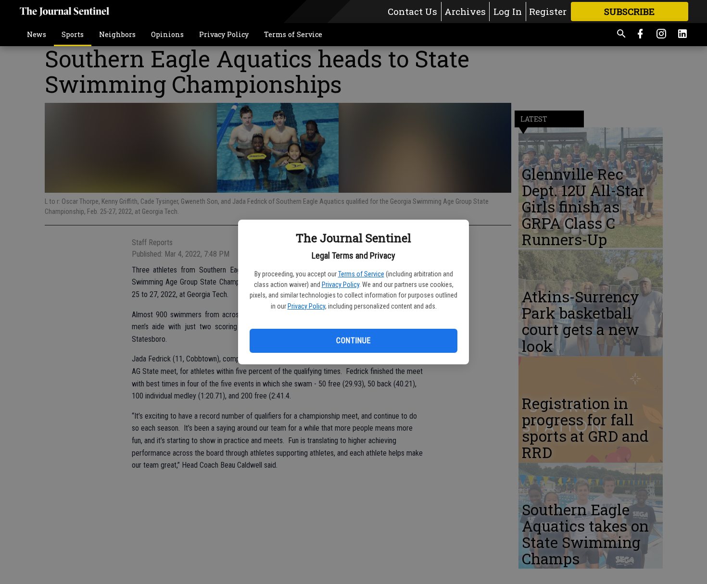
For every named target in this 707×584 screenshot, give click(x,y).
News (36, 34)
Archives (465, 11)
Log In (507, 11)
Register (548, 11)
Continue (353, 340)
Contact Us (412, 11)
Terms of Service (361, 274)
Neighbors (117, 34)
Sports (73, 34)
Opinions (167, 34)
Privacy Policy (340, 284)
